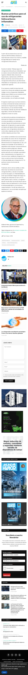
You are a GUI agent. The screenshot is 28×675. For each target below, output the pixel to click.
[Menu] (2, 2)
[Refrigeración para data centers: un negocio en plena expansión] (5, 588)
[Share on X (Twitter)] (12, 30)
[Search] (26, 2)
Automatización (6, 10)
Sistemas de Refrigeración (8, 245)
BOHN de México (6, 240)
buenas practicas (15, 240)
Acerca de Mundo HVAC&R (8, 659)
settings (16, 668)
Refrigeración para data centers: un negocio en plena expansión (18, 588)
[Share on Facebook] (5, 30)
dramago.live (6, 623)
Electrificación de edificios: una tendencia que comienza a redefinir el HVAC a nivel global (18, 597)
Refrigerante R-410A (8, 631)
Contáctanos (7, 661)
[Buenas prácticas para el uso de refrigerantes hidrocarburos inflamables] (14, 42)
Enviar (7, 575)
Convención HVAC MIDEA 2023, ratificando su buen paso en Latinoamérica (14, 626)
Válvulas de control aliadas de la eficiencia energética (13, 637)
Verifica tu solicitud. (8, 564)
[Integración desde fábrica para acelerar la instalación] (14, 276)
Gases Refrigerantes (12, 242)
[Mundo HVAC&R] (14, 2)
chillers (4, 242)
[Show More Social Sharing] (25, 30)
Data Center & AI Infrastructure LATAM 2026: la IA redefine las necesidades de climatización (12, 309)
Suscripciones (20, 659)
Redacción (8, 25)
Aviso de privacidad (18, 661)
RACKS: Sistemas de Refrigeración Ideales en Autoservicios (13, 643)
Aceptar (4, 672)
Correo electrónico (8, 558)
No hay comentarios (14, 27)
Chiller (22, 240)
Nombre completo (7, 552)
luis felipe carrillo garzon (9, 640)
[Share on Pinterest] (19, 30)
